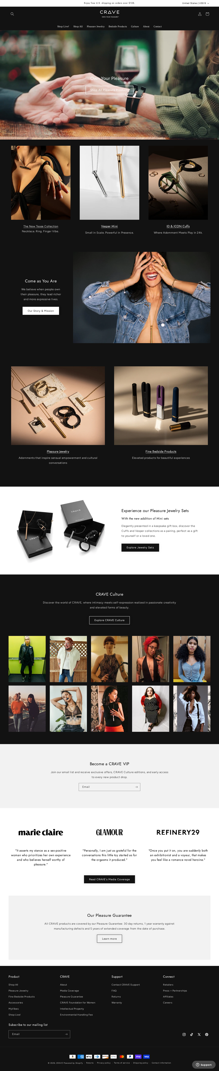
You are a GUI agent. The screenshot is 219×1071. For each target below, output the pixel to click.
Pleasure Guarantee (71, 996)
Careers (167, 1002)
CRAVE (59, 1063)
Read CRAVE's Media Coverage (109, 879)
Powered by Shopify (73, 1063)
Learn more (109, 938)
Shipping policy (140, 1063)
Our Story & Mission (41, 310)
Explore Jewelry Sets (140, 547)
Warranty (117, 1002)
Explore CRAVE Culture (109, 620)
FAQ (114, 990)
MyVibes (14, 1008)
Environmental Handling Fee (76, 1014)
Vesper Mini (109, 226)
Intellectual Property (72, 1008)
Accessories (16, 1002)
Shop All (13, 984)
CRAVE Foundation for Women (77, 1002)
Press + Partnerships (175, 990)
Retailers (168, 984)
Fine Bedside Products (161, 451)
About (63, 984)
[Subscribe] (136, 787)
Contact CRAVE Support (126, 984)
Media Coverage (69, 990)
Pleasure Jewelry (58, 451)
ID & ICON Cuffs (178, 226)
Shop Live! (15, 1014)
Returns (116, 996)
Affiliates (168, 996)
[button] (12, 14)
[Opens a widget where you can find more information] (204, 1065)
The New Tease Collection (40, 226)
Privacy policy (104, 1063)
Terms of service (122, 1063)
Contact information (161, 1063)
